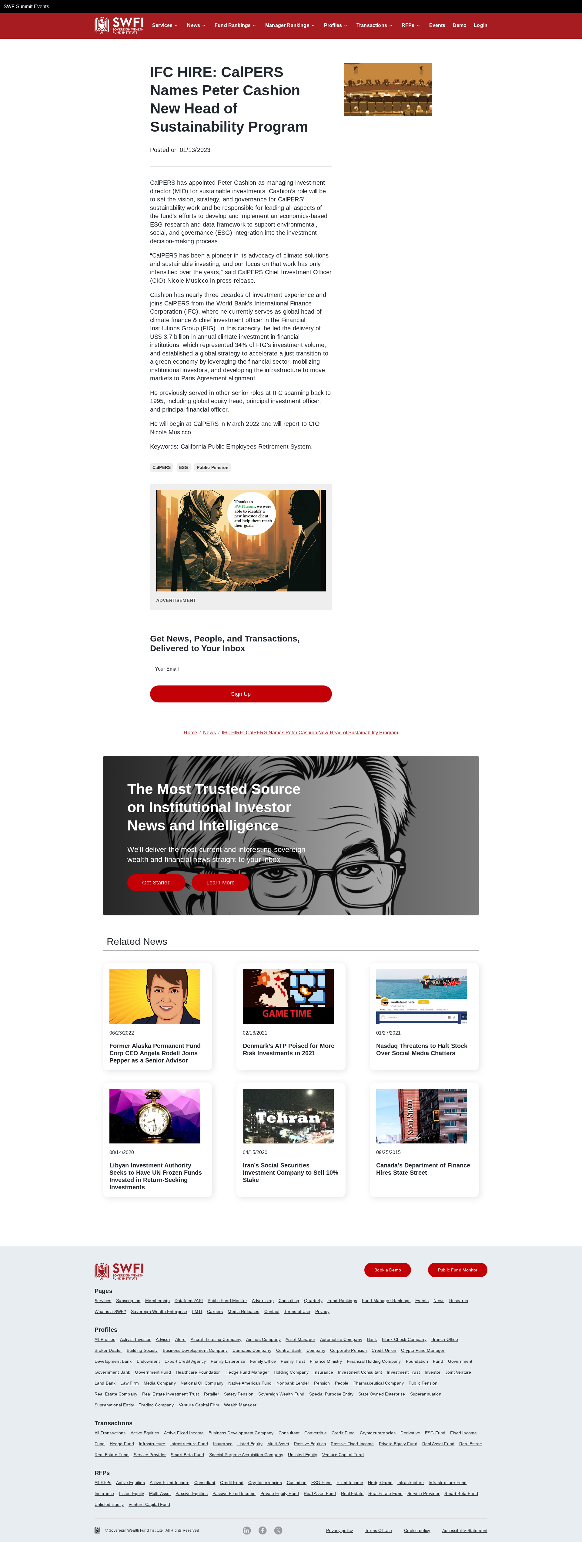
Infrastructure (152, 1443)
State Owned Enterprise (381, 1394)
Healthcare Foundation (198, 1372)
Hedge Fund (122, 1443)
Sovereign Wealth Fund (281, 1394)
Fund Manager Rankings (386, 1300)
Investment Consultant (360, 1372)
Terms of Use (297, 1311)
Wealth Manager (240, 1404)
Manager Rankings (287, 25)
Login (480, 25)
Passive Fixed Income (352, 1443)
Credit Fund (343, 1432)
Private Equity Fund (398, 1443)
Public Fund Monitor (227, 1300)
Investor (432, 1372)
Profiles (333, 25)
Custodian (296, 1482)
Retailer (211, 1394)
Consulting (289, 1300)
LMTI (197, 1311)
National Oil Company (202, 1383)
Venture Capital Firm (199, 1404)
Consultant (289, 1432)
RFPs (408, 25)
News (193, 25)
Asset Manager (300, 1339)
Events (437, 25)
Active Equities (145, 1432)
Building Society (142, 1350)
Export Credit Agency (185, 1361)
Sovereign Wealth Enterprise (159, 1311)
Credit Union (384, 1350)
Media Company (160, 1383)
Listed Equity (250, 1443)
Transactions (371, 25)
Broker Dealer (108, 1350)
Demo (460, 25)
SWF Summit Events (26, 6)
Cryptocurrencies (265, 1482)
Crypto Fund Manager (422, 1350)
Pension (322, 1383)
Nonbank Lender (292, 1383)
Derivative (410, 1432)
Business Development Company (195, 1350)
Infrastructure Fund (189, 1443)
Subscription (128, 1300)
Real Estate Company (116, 1394)
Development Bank (113, 1361)
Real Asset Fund (438, 1443)
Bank (372, 1339)
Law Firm (129, 1383)
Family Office (263, 1361)
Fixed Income (463, 1432)
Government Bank (112, 1372)
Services (162, 25)
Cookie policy (417, 1530)
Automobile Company (341, 1339)
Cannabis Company (251, 1350)
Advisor (163, 1339)
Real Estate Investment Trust (170, 1394)
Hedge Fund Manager (247, 1372)
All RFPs (103, 1482)
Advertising (263, 1300)
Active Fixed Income (184, 1432)
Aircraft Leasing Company (216, 1339)
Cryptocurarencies (378, 1432)
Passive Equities (310, 1443)
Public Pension (423, 1383)
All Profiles (105, 1339)
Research (458, 1300)
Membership (157, 1300)
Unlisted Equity (302, 1454)
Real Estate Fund (112, 1454)
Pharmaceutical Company (378, 1383)
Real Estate (470, 1443)
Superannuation (425, 1394)
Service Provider (150, 1454)
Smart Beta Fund (187, 1454)
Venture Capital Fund (343, 1454)
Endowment (148, 1361)
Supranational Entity (114, 1404)
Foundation (417, 1361)
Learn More (228, 884)
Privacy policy (339, 1530)
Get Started (164, 884)
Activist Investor (135, 1339)
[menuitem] (105, 1303)
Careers (215, 1311)
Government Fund (153, 1372)
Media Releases (243, 1311)
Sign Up (241, 694)
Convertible (315, 1432)
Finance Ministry (326, 1361)
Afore (180, 1339)
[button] (166, 25)
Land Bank (105, 1383)
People (342, 1383)
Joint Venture (458, 1372)
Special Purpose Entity (331, 1394)
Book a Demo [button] (387, 1270)
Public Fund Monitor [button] (457, 1270)
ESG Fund (435, 1432)
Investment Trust (403, 1372)
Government (460, 1361)
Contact (271, 1311)
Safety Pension (238, 1394)
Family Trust (293, 1361)
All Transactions (110, 1432)
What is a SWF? (110, 1311)
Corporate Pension (348, 1350)
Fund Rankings (233, 25)
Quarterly (313, 1300)
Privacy (322, 1311)
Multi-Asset (278, 1443)
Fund (438, 1361)
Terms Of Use (378, 1530)
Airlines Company (263, 1339)
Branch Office (444, 1339)
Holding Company (291, 1372)
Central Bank (289, 1350)
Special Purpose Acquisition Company (246, 1454)
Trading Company (156, 1404)
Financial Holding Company (374, 1361)
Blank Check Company (404, 1339)
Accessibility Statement (464, 1530)
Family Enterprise (228, 1361)
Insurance (323, 1372)
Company (315, 1350)
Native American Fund (250, 1383)
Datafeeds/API (189, 1300)
